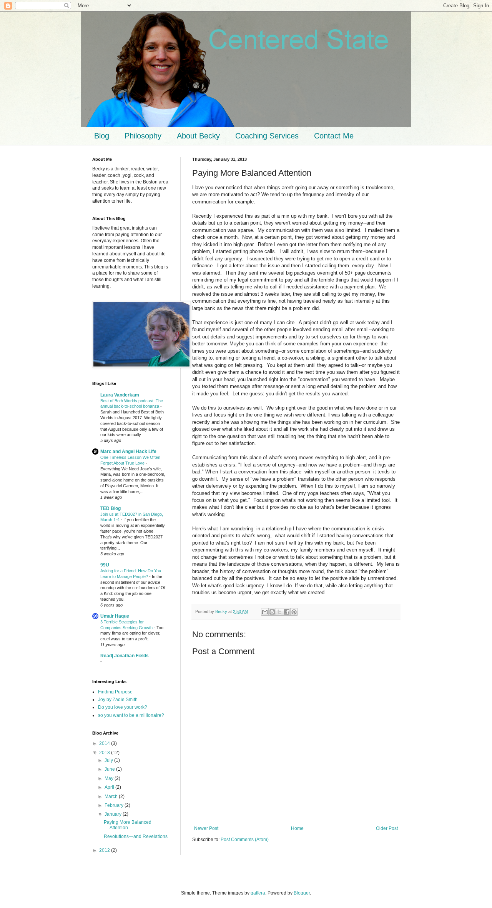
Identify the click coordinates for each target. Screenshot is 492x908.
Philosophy (143, 136)
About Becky (198, 136)
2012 (105, 850)
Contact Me (334, 136)
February (115, 805)
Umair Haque (114, 616)
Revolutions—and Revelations (136, 836)
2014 (105, 743)
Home (297, 828)
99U (104, 565)
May (110, 778)
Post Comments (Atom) (245, 839)
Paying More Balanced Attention (127, 825)
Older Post (387, 828)
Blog (101, 136)
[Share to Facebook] (287, 612)
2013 (105, 752)
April (110, 787)
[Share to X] (279, 612)
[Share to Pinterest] (294, 612)
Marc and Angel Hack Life (128, 451)
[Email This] (265, 612)
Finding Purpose (115, 692)
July (109, 760)
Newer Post (206, 828)
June (110, 769)
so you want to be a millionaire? (131, 715)
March (112, 796)
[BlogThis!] (272, 612)
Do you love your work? (122, 707)
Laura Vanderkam (119, 395)
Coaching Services (267, 136)
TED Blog (110, 508)
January (114, 814)
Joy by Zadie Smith (118, 699)
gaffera (258, 893)
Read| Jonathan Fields (124, 655)
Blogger (302, 893)
